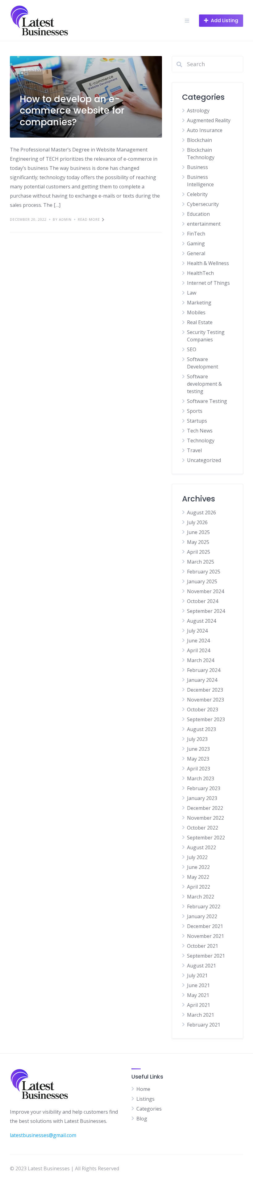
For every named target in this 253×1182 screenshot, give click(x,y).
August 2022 (201, 847)
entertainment (204, 223)
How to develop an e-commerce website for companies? (72, 110)
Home (143, 1089)
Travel (194, 450)
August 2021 (201, 965)
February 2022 (203, 906)
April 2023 (198, 768)
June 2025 (198, 532)
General (196, 253)
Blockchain (199, 140)
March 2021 (200, 1014)
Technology (200, 440)
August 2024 (201, 620)
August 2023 (201, 729)
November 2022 (205, 817)
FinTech (196, 233)
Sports (194, 411)
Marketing (199, 302)
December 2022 (205, 808)
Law (191, 292)
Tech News (200, 430)
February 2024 (203, 670)
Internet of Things (208, 282)
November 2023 (205, 699)
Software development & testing (204, 384)
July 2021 (197, 975)
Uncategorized (204, 460)
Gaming (196, 243)
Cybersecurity (203, 204)
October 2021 (202, 946)
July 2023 (197, 739)
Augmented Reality (208, 120)
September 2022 (206, 837)
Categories (149, 1108)
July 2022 (197, 857)
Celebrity (197, 194)
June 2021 (198, 985)
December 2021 (205, 926)
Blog (141, 1118)
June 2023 (198, 749)
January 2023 (202, 798)
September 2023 (206, 719)
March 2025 (200, 561)
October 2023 (202, 709)
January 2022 (202, 916)
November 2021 (205, 936)
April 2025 (198, 552)
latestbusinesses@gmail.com (43, 1135)
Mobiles (196, 312)
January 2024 (202, 680)
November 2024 (205, 591)
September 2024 (206, 611)
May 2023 (198, 758)
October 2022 (202, 827)
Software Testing (207, 401)
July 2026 (197, 522)
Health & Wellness (208, 263)
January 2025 (202, 581)
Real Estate (200, 322)
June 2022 (198, 867)
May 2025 (198, 542)
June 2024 (198, 640)
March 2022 (200, 896)
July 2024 (197, 630)
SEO (191, 349)
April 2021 (198, 1005)
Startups (197, 420)
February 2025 (203, 571)
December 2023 (205, 689)
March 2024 (200, 660)
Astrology (198, 110)
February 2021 (203, 1024)
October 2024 (202, 601)
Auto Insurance (204, 130)
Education (198, 214)
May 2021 (198, 995)
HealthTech (200, 273)
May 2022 (198, 877)
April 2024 (198, 650)
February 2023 (203, 788)
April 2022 (198, 886)
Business (32, 70)
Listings (145, 1099)
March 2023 (200, 778)
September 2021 (206, 955)
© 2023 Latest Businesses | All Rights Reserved (64, 1168)
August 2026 (201, 512)
